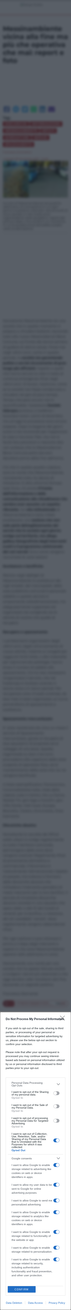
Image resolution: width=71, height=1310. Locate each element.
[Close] (63, 1019)
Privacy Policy (57, 1302)
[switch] (56, 1093)
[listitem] (35, 1084)
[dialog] (35, 1161)
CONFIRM (22, 1289)
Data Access (35, 1302)
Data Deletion (14, 1302)
